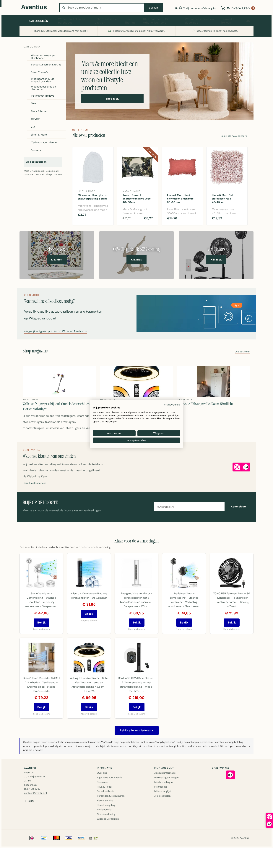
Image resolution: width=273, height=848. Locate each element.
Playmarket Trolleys (228, 21)
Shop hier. (112, 98)
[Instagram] (29, 801)
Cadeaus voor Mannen (44, 142)
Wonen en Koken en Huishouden (71, 21)
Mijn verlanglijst (162, 791)
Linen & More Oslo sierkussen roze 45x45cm (223, 199)
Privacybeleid (172, 404)
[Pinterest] (32, 801)
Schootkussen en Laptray (106, 21)
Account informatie (165, 772)
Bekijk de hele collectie (234, 136)
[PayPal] (81, 838)
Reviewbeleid (104, 809)
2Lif (33, 127)
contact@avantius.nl (35, 793)
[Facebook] (25, 801)
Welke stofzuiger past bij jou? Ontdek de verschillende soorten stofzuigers (58, 406)
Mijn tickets (160, 786)
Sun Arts (36, 150)
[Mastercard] (56, 838)
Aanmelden (238, 506)
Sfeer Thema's (130, 21)
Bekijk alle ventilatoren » (136, 730)
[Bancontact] (44, 838)
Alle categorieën (42, 161)
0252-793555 (32, 789)
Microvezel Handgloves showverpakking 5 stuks (92, 197)
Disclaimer (103, 782)
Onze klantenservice (34, 483)
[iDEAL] (31, 838)
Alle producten (162, 795)
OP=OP (35, 119)
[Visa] (69, 838)
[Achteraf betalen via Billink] (93, 838)
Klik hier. (56, 259)
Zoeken (153, 7)
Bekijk (41, 622)
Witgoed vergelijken (108, 818)
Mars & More (38, 111)
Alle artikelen (242, 351)
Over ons (102, 772)
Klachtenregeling (106, 805)
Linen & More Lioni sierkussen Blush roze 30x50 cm (180, 199)
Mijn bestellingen (163, 782)
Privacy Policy (104, 786)
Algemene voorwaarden (110, 777)
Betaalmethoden (106, 791)
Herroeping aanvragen (166, 777)
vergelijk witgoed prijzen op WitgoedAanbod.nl (55, 331)
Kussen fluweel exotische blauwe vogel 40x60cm (137, 199)
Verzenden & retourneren (110, 795)
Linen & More (39, 134)
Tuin (247, 21)
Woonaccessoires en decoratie (199, 21)
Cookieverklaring (106, 814)
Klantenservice (105, 800)
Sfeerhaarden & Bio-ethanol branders (157, 21)
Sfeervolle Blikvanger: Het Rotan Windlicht (205, 404)
